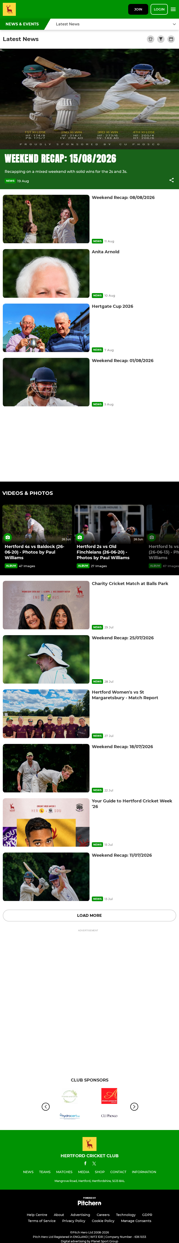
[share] (171, 180)
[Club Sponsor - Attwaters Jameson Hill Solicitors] (109, 1097)
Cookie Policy (103, 1221)
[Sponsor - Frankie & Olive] (69, 1097)
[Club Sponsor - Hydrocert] (69, 1116)
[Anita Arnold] (46, 273)
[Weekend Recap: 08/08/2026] (46, 219)
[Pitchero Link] (89, 1204)
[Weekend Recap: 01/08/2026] (46, 382)
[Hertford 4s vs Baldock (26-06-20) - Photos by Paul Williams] (37, 524)
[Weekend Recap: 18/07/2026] (46, 768)
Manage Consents (136, 1221)
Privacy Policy (73, 1221)
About (59, 1215)
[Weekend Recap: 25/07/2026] (46, 659)
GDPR (147, 1215)
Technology (126, 1215)
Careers (103, 1215)
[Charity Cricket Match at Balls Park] (46, 605)
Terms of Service (42, 1221)
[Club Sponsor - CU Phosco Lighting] (109, 1116)
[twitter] (94, 1164)
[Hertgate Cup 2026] (46, 328)
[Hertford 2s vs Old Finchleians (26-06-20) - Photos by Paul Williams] (109, 524)
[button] (171, 181)
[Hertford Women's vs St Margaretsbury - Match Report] (46, 713)
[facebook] (85, 1164)
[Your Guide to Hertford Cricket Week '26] (46, 822)
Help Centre (37, 1215)
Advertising (80, 1215)
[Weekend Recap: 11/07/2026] (46, 877)
